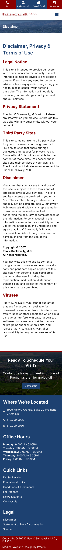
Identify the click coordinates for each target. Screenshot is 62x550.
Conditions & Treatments (18, 487)
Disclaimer (9, 519)
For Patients (10, 491)
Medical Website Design (17, 547)
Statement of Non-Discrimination (23, 524)
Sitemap (8, 529)
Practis (41, 547)
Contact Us (10, 501)
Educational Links (14, 482)
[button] (57, 15)
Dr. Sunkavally (12, 477)
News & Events (12, 496)
